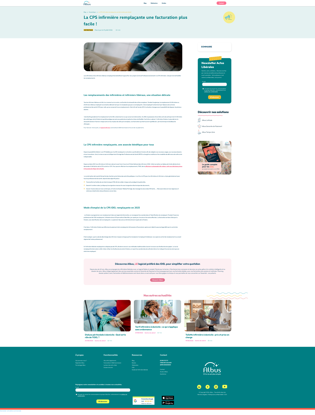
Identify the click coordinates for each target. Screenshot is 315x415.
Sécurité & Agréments (110, 360)
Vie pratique (88, 30)
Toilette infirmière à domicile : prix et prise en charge (207, 336)
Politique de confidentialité (215, 394)
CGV (225, 394)
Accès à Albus (164, 371)
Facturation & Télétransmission (112, 363)
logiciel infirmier (105, 127)
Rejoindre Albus (79, 363)
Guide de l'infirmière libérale (140, 370)
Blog (145, 3)
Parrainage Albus (80, 365)
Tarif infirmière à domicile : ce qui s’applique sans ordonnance (156, 328)
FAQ (133, 367)
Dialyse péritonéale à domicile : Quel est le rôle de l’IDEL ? (105, 336)
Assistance (163, 374)
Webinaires (154, 3)
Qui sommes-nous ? (81, 360)
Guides (164, 3)
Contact (221, 3)
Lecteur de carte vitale (110, 365)
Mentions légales (202, 394)
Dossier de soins (108, 367)
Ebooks (134, 363)
